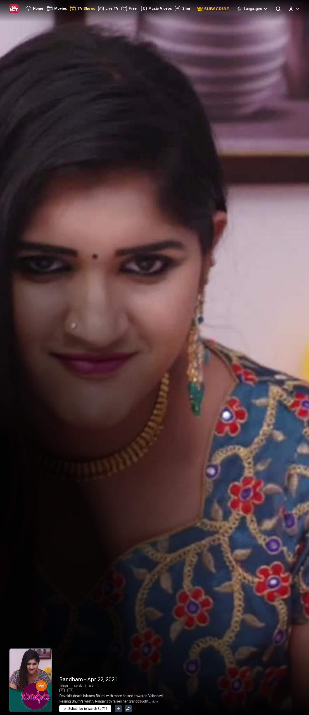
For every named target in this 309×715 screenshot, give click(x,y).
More (155, 701)
